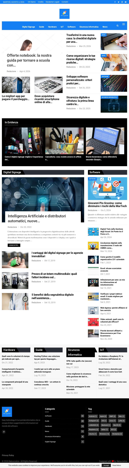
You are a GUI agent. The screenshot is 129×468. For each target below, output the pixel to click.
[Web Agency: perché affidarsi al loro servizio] (93, 311)
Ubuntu (92, 434)
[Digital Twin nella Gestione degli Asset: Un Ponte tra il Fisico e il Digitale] (93, 232)
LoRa (121, 421)
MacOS (116, 425)
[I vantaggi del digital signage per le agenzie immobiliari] (15, 259)
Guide (41, 27)
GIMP (112, 416)
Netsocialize (122, 461)
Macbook (106, 425)
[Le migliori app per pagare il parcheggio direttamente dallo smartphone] (16, 85)
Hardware (52, 27)
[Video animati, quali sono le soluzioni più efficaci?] (93, 322)
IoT (62, 27)
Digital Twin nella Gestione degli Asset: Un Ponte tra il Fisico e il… (111, 231)
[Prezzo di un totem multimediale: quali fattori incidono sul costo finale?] (15, 280)
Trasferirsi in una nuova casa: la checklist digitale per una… (81, 38)
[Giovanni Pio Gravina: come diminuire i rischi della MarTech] (107, 188)
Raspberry (93, 429)
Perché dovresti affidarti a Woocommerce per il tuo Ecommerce (111, 333)
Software (71, 27)
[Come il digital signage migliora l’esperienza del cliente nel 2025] (24, 140)
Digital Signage (28, 27)
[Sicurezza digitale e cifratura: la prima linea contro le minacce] (114, 104)
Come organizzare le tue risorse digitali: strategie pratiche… (80, 59)
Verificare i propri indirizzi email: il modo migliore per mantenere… (111, 296)
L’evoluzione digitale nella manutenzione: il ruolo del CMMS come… (111, 245)
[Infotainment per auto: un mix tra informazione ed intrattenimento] (93, 283)
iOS (104, 421)
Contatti (65, 2)
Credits (40, 2)
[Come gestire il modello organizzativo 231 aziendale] (93, 260)
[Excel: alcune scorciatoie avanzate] (93, 271)
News (105, 27)
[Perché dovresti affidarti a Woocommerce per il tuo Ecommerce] (93, 333)
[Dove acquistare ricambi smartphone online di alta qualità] (49, 85)
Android (93, 416)
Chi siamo (32, 2)
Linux (112, 421)
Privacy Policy (8, 455)
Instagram (93, 421)
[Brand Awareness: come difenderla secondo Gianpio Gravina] (105, 140)
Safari (104, 429)
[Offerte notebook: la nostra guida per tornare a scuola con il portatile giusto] (32, 50)
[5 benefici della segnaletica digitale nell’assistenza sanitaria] (15, 301)
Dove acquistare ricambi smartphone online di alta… (47, 99)
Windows (104, 434)
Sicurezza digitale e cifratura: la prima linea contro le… (80, 101)
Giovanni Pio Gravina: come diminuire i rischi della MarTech (107, 205)
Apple (103, 416)
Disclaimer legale (52, 2)
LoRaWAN (93, 425)
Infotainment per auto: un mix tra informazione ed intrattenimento (112, 282)
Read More (116, 465)
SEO (113, 429)
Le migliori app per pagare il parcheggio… (15, 98)
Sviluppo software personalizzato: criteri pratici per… (79, 80)
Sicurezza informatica (89, 27)
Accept (106, 465)
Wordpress (117, 434)
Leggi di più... (14, 245)
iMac (121, 416)
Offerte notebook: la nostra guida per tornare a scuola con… (29, 60)
